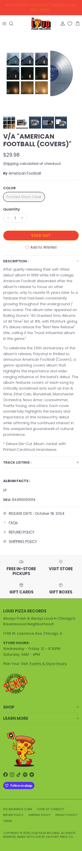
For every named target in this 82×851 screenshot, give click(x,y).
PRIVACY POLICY (66, 815)
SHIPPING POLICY (23, 541)
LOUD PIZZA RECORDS (45, 833)
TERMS (7, 821)
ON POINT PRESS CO (59, 837)
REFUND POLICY (42, 6)
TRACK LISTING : (17, 462)
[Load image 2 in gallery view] (41, 73)
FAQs (13, 522)
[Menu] (4, 23)
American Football (25, 173)
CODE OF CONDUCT (50, 809)
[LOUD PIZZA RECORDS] (41, 23)
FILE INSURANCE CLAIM (17, 809)
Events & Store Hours (48, 663)
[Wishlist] (70, 23)
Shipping (11, 163)
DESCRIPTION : (15, 261)
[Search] (13, 23)
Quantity (11, 209)
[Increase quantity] (23, 218)
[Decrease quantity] (7, 218)
